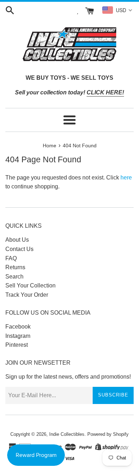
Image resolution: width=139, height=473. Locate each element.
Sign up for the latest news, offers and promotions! (68, 377)
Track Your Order (26, 295)
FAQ (11, 258)
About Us (17, 240)
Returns (15, 267)
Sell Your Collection (30, 285)
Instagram (17, 336)
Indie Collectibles (66, 434)
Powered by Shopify (108, 434)
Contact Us (19, 249)
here (126, 177)
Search (14, 277)
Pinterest (16, 345)
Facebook (18, 327)
